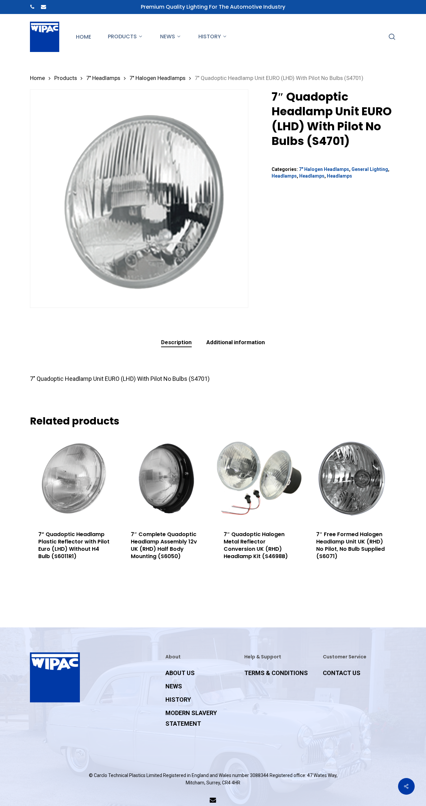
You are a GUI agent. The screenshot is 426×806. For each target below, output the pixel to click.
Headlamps (284, 176)
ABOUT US (180, 672)
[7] (166, 478)
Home (37, 78)
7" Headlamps (103, 78)
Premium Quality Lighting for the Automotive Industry (213, 7)
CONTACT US (341, 672)
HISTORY (178, 699)
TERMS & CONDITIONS (276, 672)
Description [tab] (176, 342)
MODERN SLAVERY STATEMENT (191, 718)
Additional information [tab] (235, 342)
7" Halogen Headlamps (157, 78)
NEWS (173, 686)
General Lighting (369, 169)
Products (65, 78)
